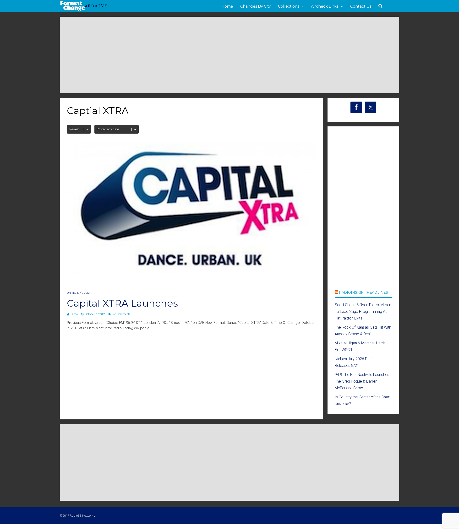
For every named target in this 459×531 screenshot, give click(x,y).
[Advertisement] (229, 55)
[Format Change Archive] (84, 10)
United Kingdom (78, 292)
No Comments (121, 314)
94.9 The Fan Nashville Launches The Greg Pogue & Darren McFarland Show (362, 381)
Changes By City (255, 6)
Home (227, 6)
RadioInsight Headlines (363, 292)
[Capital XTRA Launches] (191, 282)
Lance (74, 314)
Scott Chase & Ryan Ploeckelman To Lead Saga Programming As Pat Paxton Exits (363, 311)
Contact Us (360, 6)
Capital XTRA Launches (122, 303)
